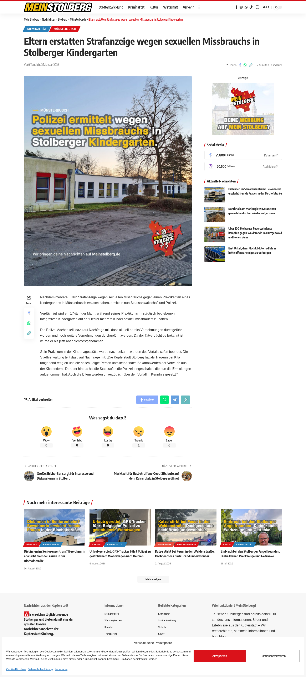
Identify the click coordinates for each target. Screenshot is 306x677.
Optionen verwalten (274, 656)
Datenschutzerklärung (40, 669)
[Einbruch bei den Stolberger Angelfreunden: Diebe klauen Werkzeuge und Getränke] (251, 527)
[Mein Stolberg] (58, 7)
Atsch (227, 544)
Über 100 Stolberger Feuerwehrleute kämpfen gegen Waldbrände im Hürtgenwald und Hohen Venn (255, 233)
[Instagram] (243, 166)
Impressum (61, 669)
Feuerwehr (165, 544)
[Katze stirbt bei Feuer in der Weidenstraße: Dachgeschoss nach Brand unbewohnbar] (185, 527)
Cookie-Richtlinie (16, 669)
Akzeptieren (219, 656)
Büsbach (31, 544)
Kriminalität (36, 28)
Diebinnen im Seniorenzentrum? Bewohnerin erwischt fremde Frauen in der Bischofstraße (54, 556)
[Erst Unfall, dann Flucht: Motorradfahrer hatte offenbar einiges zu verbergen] (214, 254)
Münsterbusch (65, 28)
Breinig (97, 544)
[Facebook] (243, 155)
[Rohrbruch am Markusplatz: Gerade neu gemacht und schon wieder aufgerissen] (214, 214)
